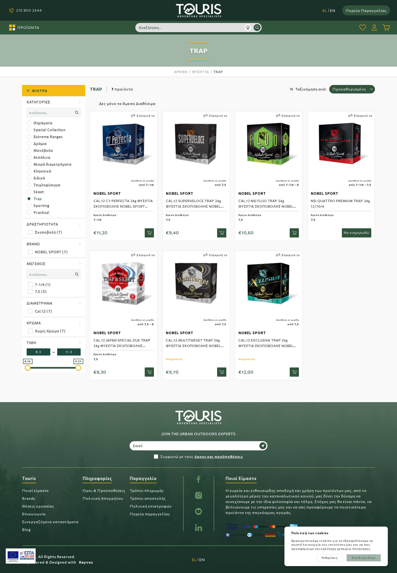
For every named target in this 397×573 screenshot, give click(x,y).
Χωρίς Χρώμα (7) (50, 331)
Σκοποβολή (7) (48, 232)
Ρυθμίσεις (330, 557)
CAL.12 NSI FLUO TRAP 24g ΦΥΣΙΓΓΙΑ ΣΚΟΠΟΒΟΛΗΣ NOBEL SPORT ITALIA (265, 206)
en (332, 10)
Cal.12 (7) (43, 311)
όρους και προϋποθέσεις (218, 456)
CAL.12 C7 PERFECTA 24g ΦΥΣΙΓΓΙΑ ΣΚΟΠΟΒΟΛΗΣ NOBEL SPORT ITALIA (123, 206)
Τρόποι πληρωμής (147, 490)
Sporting (41, 205)
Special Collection (49, 130)
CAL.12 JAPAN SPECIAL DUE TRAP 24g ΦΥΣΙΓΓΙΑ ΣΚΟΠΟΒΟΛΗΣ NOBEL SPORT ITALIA (122, 345)
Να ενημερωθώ (356, 232)
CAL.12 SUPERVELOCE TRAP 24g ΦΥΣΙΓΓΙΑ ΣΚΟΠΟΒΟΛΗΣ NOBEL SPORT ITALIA (193, 206)
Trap (218, 72)
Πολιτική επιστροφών (151, 506)
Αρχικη (180, 72)
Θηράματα (43, 123)
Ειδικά (39, 178)
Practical (41, 212)
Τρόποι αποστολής (148, 498)
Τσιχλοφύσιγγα (47, 185)
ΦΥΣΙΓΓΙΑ (200, 72)
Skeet (39, 192)
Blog (26, 529)
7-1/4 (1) (43, 284)
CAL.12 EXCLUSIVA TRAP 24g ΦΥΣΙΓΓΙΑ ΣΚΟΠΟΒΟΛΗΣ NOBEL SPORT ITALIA (265, 345)
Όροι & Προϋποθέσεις (104, 490)
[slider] (28, 368)
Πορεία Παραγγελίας (366, 10)
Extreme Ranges (48, 137)
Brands (28, 498)
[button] (54, 102)
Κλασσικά (42, 171)
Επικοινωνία (34, 514)
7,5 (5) (41, 291)
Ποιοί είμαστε (35, 490)
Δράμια (40, 143)
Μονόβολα (43, 150)
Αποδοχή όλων (364, 557)
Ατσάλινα (42, 157)
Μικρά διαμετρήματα (52, 164)
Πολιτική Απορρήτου (103, 498)
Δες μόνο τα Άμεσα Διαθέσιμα (127, 103)
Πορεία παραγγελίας (150, 514)
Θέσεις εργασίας (38, 506)
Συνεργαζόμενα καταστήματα (50, 521)
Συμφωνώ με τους (201, 456)
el (324, 10)
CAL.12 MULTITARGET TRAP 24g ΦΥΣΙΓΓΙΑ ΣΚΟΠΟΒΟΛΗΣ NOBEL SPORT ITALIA (193, 345)
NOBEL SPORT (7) (51, 252)
